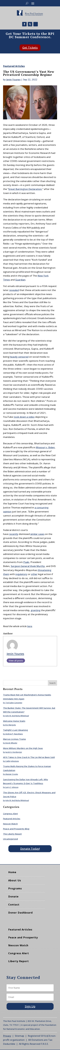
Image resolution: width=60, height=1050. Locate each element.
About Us (14, 880)
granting (35, 610)
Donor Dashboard (20, 912)
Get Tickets (30, 47)
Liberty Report (18, 961)
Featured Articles (14, 66)
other (34, 574)
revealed (14, 290)
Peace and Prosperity (23, 937)
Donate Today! (30, 848)
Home (12, 872)
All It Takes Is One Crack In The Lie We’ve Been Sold (29, 757)
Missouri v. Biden (45, 447)
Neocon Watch (10, 823)
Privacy (7, 1035)
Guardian (20, 279)
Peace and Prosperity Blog (16, 828)
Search (52, 683)
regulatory (21, 574)
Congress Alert (10, 813)
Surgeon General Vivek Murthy (28, 566)
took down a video (24, 416)
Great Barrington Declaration (25, 189)
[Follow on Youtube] (35, 24)
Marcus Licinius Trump (14, 739)
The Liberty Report (12, 833)
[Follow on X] (30, 24)
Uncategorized (10, 838)
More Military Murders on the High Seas (23, 748)
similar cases (37, 534)
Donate (13, 896)
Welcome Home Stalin (14, 721)
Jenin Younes (13, 79)
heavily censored (19, 356)
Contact (13, 904)
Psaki (26, 562)
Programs (15, 888)
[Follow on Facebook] (24, 24)
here (29, 626)
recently (13, 534)
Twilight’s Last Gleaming (15, 730)
